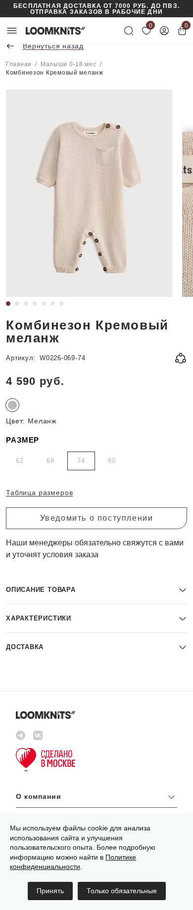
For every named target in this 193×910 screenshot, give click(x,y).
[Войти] (164, 31)
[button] (96, 590)
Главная (19, 64)
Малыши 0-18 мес (68, 64)
